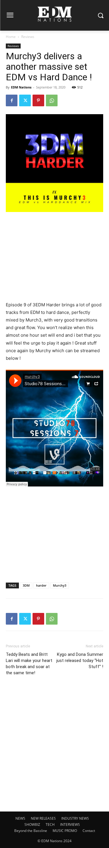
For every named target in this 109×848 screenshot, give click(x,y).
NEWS (20, 818)
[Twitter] (25, 100)
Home (11, 36)
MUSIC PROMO (65, 830)
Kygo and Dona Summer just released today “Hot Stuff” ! (79, 660)
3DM (26, 585)
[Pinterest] (38, 100)
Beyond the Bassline (30, 830)
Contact (89, 830)
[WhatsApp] (52, 100)
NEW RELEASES (43, 818)
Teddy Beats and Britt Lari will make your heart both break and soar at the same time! (29, 663)
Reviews (27, 36)
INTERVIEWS (70, 824)
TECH (50, 824)
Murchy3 (59, 585)
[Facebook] (11, 100)
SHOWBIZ (32, 824)
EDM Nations (21, 87)
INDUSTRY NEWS (75, 818)
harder (41, 585)
